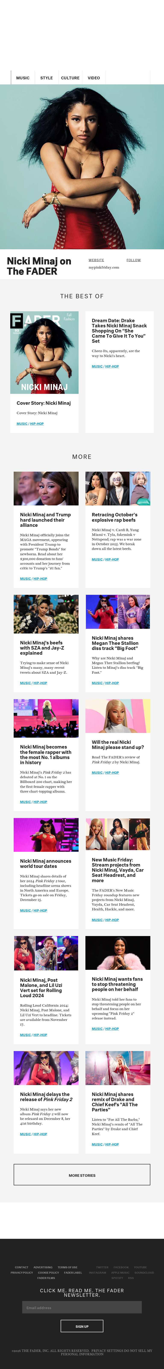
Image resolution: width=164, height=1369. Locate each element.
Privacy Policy (22, 1272)
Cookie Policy (48, 1272)
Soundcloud (144, 1272)
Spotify (117, 1277)
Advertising (43, 1267)
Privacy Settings (107, 1351)
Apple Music (120, 1272)
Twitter (102, 1267)
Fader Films (46, 1277)
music (22, 423)
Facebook (121, 1267)
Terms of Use (68, 1267)
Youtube (140, 1267)
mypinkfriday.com (104, 267)
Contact (21, 1267)
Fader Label (73, 1272)
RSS (131, 1277)
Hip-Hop (37, 423)
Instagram (97, 1272)
